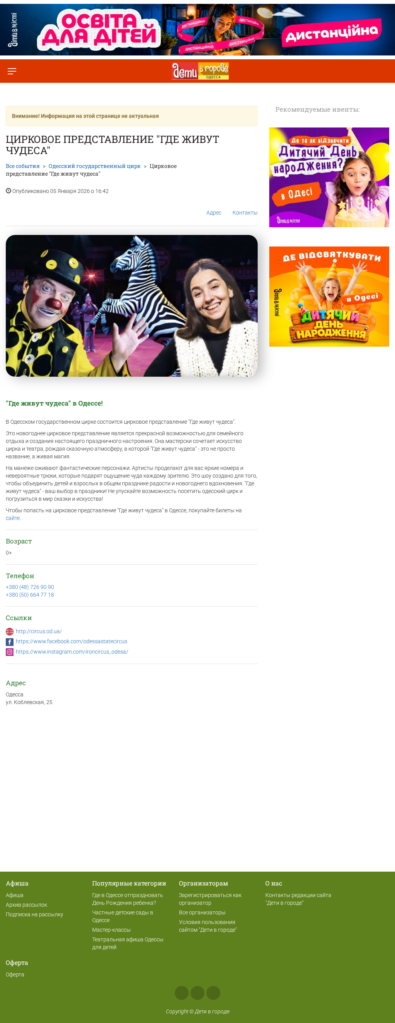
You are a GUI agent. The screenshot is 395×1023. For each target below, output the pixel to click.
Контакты (245, 213)
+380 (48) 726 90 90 (30, 587)
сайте (13, 518)
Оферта (15, 974)
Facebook (182, 993)
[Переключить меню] (12, 71)
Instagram (197, 993)
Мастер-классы (111, 930)
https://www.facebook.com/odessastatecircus (71, 641)
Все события (23, 165)
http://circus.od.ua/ (39, 631)
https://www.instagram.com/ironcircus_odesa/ (72, 652)
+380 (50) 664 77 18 (30, 595)
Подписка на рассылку (34, 914)
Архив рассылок (26, 905)
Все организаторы (202, 912)
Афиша (15, 895)
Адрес (213, 213)
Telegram (213, 993)
